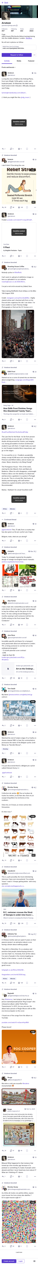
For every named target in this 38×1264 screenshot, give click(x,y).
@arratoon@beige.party (9, 25)
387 (12, 31)
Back (6, 3)
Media (19, 61)
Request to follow (16, 55)
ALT (33, 202)
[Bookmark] (27, 149)
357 (3, 31)
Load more (19, 1252)
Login (21, 1261)
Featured (31, 61)
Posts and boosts (8, 67)
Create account (9, 1261)
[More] (35, 149)
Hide (32, 170)
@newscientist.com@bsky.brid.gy (20, 695)
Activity (7, 61)
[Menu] (34, 55)
